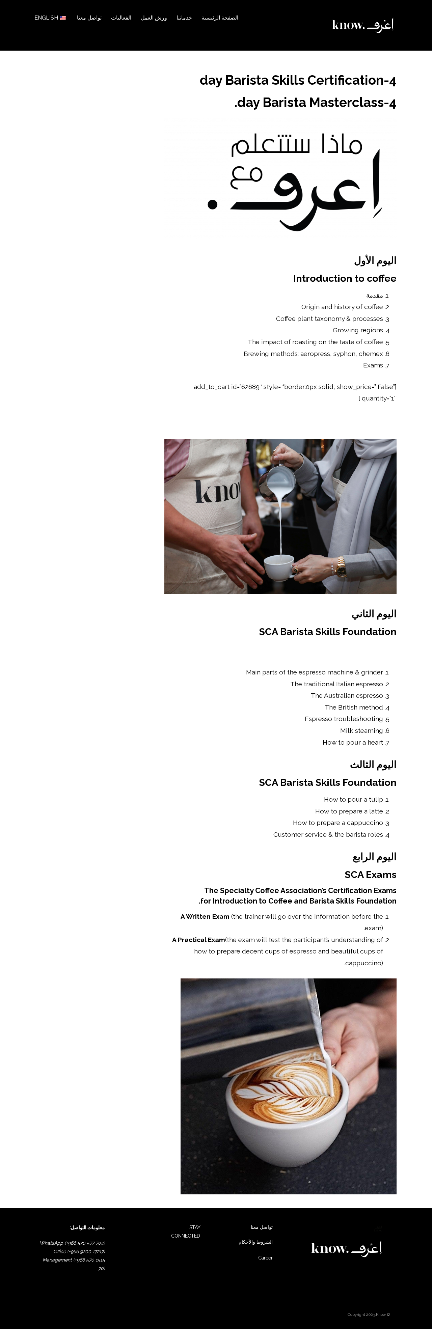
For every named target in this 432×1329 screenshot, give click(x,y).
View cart (382, 421)
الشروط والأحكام (256, 1242)
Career (265, 1258)
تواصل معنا (262, 1227)
